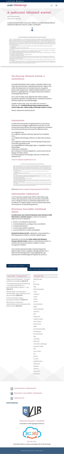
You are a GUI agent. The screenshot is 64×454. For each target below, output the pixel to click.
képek (35, 326)
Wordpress (36, 373)
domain (35, 301)
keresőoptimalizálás (39, 329)
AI (33, 282)
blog (34, 287)
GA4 (34, 314)
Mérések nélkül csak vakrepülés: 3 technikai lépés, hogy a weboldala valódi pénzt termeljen (18, 293)
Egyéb (35, 306)
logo (34, 336)
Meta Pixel (36, 341)
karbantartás (37, 324)
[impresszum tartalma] (32, 185)
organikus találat (38, 346)
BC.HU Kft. (32, 441)
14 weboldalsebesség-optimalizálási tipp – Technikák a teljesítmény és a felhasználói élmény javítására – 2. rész (18, 285)
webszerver (36, 371)
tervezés (35, 359)
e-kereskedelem (38, 304)
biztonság (18, 18)
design (35, 299)
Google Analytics (38, 319)
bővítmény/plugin (38, 289)
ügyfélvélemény (38, 361)
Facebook (36, 311)
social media (37, 351)
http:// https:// (37, 321)
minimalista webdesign (40, 344)
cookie (35, 296)
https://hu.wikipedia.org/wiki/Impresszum (24, 159)
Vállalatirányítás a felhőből (32, 421)
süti (34, 354)
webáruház (36, 364)
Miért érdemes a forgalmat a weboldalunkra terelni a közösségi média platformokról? (18, 304)
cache (35, 291)
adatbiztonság (37, 279)
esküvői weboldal (38, 309)
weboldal (36, 366)
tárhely (35, 356)
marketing (36, 339)
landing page (37, 331)
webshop (36, 369)
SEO (34, 349)
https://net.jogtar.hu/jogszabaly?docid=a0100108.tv (34, 189)
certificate (36, 294)
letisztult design (38, 334)
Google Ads (36, 316)
